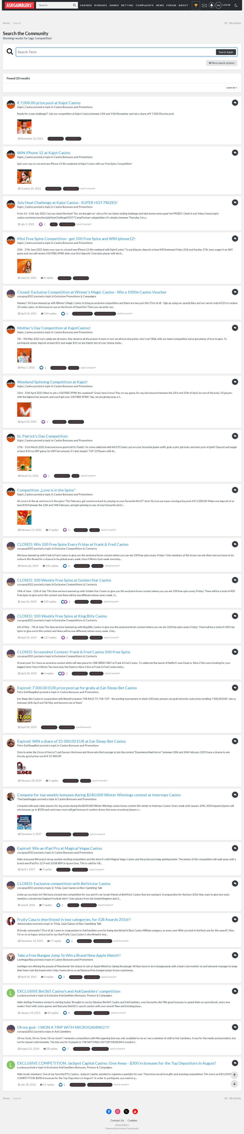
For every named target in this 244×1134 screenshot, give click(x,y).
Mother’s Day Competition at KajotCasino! (54, 328)
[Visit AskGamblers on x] (126, 1111)
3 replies (53, 529)
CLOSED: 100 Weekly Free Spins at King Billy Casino (62, 616)
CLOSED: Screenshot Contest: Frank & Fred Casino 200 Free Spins (73, 652)
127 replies (50, 637)
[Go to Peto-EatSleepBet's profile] (11, 689)
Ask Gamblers (63, 1031)
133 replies (49, 601)
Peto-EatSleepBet (28, 692)
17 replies (55, 940)
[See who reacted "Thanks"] (41, 224)
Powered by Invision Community (122, 1128)
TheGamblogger (27, 799)
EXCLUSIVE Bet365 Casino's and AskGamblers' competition (68, 991)
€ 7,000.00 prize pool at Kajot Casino (48, 102)
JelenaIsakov (25, 923)
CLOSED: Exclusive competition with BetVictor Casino (64, 883)
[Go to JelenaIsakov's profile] (11, 921)
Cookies (132, 1120)
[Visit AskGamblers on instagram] (117, 1111)
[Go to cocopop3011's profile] (11, 294)
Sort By (231, 88)
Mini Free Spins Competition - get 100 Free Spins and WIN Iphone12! (76, 238)
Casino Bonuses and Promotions (73, 107)
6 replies (48, 976)
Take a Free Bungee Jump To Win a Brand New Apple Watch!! (69, 955)
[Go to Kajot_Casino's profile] (11, 104)
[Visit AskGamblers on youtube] (135, 1111)
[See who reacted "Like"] (63, 313)
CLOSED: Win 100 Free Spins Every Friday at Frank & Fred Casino (72, 544)
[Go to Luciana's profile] (11, 993)
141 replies (51, 565)
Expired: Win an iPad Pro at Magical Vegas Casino (59, 848)
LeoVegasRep (25, 959)
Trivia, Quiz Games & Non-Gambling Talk (78, 887)
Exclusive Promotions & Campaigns (75, 296)
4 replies (48, 277)
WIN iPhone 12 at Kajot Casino (43, 152)
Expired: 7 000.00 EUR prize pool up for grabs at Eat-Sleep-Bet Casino (77, 687)
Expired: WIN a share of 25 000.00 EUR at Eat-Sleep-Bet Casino (71, 741)
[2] (236, 6)
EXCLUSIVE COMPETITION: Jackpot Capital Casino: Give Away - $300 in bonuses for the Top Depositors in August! (116, 1063)
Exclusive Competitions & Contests (76, 548)
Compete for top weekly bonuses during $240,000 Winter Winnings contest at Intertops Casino (99, 794)
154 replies (50, 313)
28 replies (52, 1048)
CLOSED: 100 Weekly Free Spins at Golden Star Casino (64, 580)
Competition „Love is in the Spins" (46, 490)
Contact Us (117, 1120)
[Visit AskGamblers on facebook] (109, 1111)
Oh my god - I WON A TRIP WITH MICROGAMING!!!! (63, 1027)
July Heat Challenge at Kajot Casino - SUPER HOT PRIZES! (67, 202)
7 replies (47, 905)
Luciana (21, 995)
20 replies (53, 1012)
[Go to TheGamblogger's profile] (11, 796)
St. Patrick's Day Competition (42, 436)
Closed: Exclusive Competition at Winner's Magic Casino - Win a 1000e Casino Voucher (92, 292)
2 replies (53, 780)
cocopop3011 (25, 296)
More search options (222, 62)
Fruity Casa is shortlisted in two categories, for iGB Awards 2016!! (74, 919)
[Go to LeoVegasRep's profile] (11, 957)
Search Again (226, 52)
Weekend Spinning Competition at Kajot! (52, 382)
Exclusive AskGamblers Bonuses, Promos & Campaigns (79, 995)
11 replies (48, 1084)
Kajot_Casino (25, 107)
